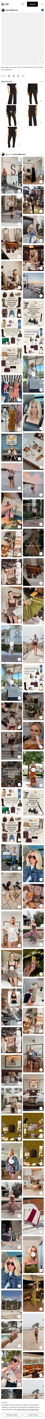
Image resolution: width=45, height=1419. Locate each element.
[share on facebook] (9, 76)
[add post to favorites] (40, 61)
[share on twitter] (18, 76)
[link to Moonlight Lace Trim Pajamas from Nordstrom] (33, 115)
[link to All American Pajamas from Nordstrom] (11, 94)
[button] (42, 4)
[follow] (42, 10)
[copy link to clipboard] (23, 76)
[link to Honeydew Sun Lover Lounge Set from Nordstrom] (11, 137)
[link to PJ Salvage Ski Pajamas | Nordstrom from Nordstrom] (33, 94)
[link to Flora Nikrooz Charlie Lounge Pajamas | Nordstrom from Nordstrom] (11, 115)
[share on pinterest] (13, 76)
